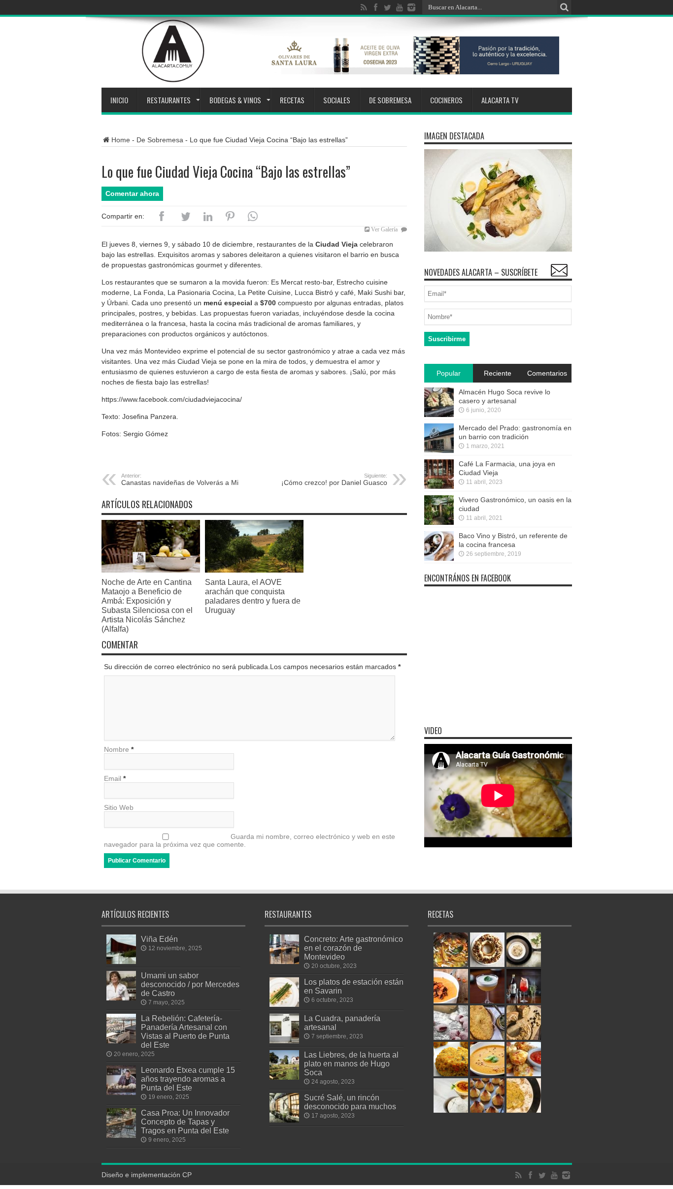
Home (120, 140)
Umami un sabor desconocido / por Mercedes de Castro (190, 984)
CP (187, 1175)
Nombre (116, 749)
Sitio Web (119, 807)
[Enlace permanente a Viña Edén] (121, 961)
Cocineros (446, 100)
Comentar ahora (132, 193)
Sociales (336, 100)
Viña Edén (159, 938)
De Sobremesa (390, 100)
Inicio (119, 100)
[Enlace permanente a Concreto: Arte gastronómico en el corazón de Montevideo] (284, 961)
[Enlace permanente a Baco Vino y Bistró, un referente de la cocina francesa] (439, 558)
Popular (449, 373)
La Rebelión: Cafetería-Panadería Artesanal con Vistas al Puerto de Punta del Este (185, 1031)
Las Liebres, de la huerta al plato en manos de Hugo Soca (351, 1063)
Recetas (292, 100)
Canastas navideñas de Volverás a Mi (179, 479)
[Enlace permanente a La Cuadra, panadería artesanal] (284, 1041)
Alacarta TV (500, 100)
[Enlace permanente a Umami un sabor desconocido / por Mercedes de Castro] (121, 998)
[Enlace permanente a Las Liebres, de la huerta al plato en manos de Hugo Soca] (284, 1077)
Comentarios (547, 373)
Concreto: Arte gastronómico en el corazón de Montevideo (353, 947)
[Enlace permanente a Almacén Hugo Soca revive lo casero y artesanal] (439, 414)
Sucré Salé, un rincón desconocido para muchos (350, 1102)
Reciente (497, 373)
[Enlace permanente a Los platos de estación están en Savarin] (284, 1004)
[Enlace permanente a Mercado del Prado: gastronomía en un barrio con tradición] (439, 450)
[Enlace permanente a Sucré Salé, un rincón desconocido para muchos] (284, 1120)
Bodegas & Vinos (235, 100)
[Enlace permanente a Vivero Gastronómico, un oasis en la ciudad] (439, 522)
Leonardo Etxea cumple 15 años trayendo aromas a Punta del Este (188, 1078)
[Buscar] (564, 7)
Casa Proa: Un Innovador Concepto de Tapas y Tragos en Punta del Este (185, 1121)
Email (112, 778)
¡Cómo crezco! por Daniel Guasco (334, 479)
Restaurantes (169, 100)
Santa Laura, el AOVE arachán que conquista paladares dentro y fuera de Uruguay (253, 596)
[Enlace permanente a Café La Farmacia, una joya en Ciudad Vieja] (439, 486)
